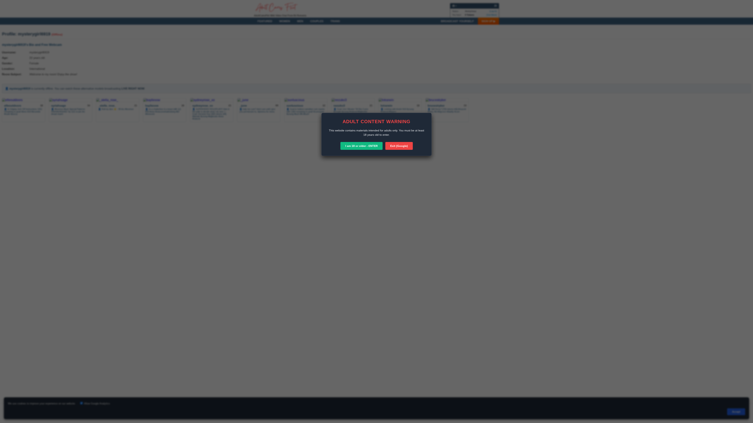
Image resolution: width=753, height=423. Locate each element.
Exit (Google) (399, 145)
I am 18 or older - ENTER (361, 145)
